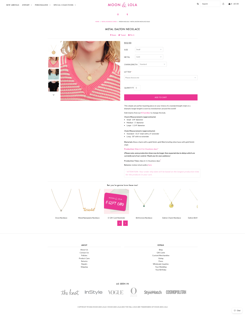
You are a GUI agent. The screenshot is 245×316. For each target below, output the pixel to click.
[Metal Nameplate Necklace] (88, 213)
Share (114, 35)
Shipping (84, 267)
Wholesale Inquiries (161, 264)
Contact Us (84, 252)
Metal (127, 57)
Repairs (84, 264)
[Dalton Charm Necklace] (171, 213)
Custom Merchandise (160, 255)
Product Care (84, 258)
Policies (84, 255)
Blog (161, 250)
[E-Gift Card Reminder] (116, 213)
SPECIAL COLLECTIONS (63, 5)
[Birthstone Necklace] (144, 213)
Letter (127, 72)
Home (97, 21)
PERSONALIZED (41, 5)
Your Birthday (160, 270)
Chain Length (130, 64)
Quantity (129, 88)
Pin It (132, 35)
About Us (84, 250)
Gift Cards (161, 252)
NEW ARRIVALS (12, 5)
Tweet (124, 35)
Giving (160, 258)
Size (126, 50)
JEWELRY (25, 5)
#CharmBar (145, 113)
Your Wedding (161, 267)
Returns (84, 261)
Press (160, 261)
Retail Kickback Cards (109, 21)
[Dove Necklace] (61, 213)
